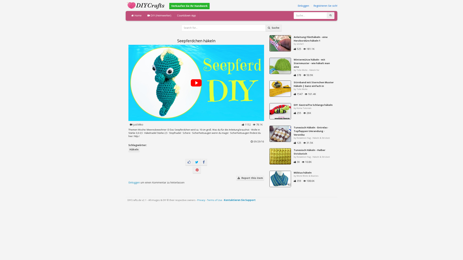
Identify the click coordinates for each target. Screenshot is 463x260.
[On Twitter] (197, 162)
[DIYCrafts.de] (146, 5)
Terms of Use (214, 200)
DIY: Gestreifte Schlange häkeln (313, 105)
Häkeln (134, 149)
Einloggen (303, 5)
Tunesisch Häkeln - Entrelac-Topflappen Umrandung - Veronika (311, 131)
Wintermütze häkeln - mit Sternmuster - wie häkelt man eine (312, 63)
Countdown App (186, 15)
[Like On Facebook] (189, 162)
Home (138, 15)
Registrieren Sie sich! (325, 5)
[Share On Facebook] (203, 162)
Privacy (201, 200)
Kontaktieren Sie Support (240, 200)
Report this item (251, 178)
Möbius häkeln (303, 172)
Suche (274, 27)
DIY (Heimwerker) (160, 15)
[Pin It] (197, 170)
